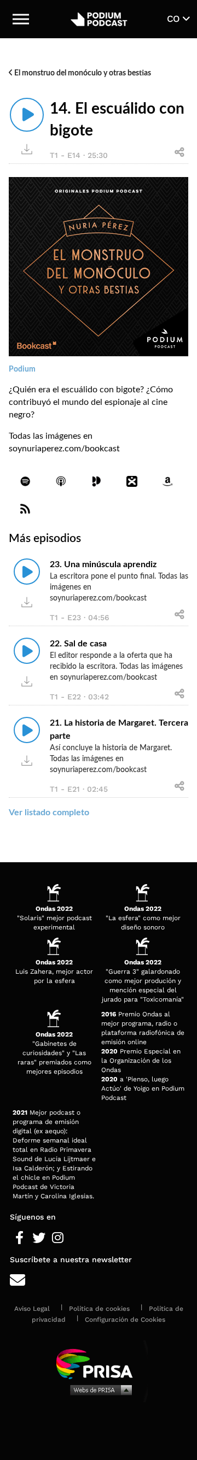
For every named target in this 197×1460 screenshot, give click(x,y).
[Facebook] (19, 1238)
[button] (20, 19)
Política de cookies (99, 1308)
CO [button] (175, 18)
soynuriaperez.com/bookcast (64, 448)
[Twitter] (38, 1238)
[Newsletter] (98, 1280)
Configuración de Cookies (125, 1319)
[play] (27, 115)
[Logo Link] (99, 19)
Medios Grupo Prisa (99, 1389)
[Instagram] (57, 1238)
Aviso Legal (32, 1308)
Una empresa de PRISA (98, 1363)
